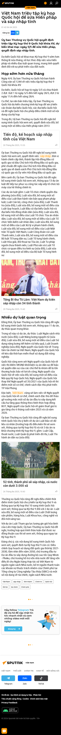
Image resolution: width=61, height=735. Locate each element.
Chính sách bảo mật (39, 698)
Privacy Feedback (9, 702)
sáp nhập (45, 156)
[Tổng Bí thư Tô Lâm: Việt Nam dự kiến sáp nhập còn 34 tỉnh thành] (30, 278)
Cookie (26, 698)
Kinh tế (40, 670)
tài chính (14, 587)
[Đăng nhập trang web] (51, 3)
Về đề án (5, 695)
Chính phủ (25, 587)
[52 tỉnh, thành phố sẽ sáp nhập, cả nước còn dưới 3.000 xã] (30, 460)
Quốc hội (48, 581)
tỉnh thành (28, 581)
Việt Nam (17, 392)
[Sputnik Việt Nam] (8, 4)
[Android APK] (10, 710)
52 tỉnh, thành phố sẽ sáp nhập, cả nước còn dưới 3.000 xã (30, 483)
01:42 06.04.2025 (9, 27)
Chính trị (38, 581)
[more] (56, 145)
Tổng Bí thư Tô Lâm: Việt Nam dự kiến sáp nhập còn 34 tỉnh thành (29, 301)
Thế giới (17, 670)
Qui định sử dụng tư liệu (21, 695)
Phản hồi (37, 695)
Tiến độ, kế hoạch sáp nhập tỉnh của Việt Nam (27, 136)
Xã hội (5, 587)
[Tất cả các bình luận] (4, 731)
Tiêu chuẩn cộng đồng (11, 698)
